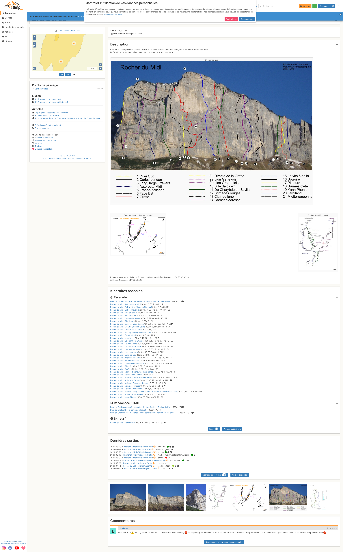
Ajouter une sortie (239, 475)
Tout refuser (231, 19)
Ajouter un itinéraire (232, 429)
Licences (19, 542)
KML (68, 74)
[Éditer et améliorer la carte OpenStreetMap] (100, 64)
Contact (7, 542)
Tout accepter (247, 19)
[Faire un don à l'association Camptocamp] (23, 549)
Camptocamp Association (10, 543)
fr (338, 6)
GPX (61, 74)
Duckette (124, 528)
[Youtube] (16, 549)
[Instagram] (3, 549)
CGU (13, 542)
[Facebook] (10, 549)
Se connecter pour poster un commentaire (224, 542)
